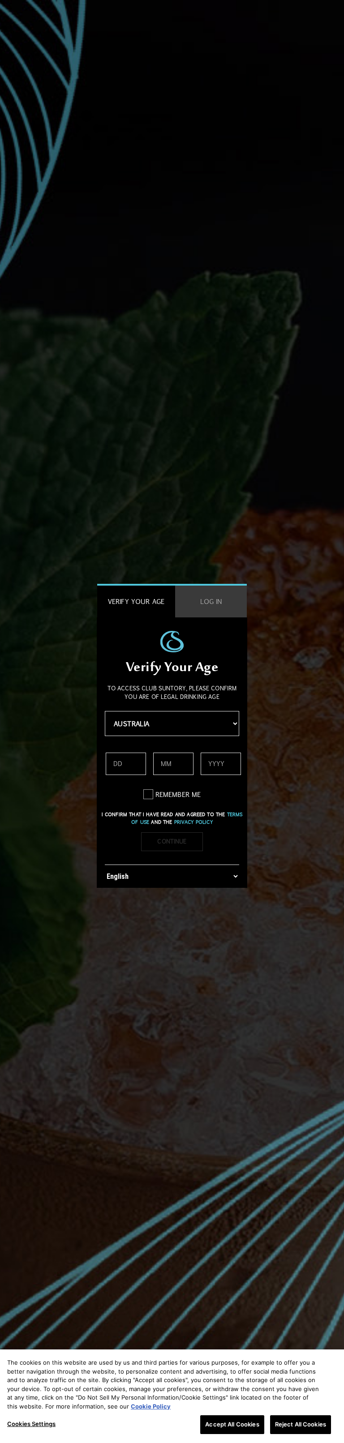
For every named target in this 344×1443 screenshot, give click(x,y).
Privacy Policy (193, 822)
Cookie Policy (151, 1406)
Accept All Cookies (232, 1424)
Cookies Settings (31, 1423)
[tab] (136, 601)
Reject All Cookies (300, 1424)
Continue (171, 841)
